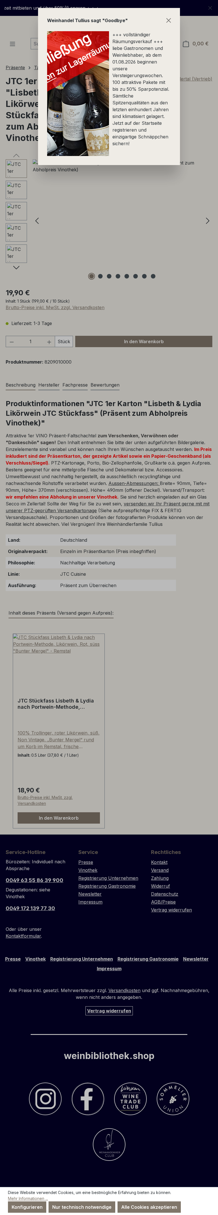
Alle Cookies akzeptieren (149, 1207)
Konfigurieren (27, 1207)
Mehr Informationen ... (28, 1198)
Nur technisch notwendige (82, 1207)
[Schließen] (168, 20)
